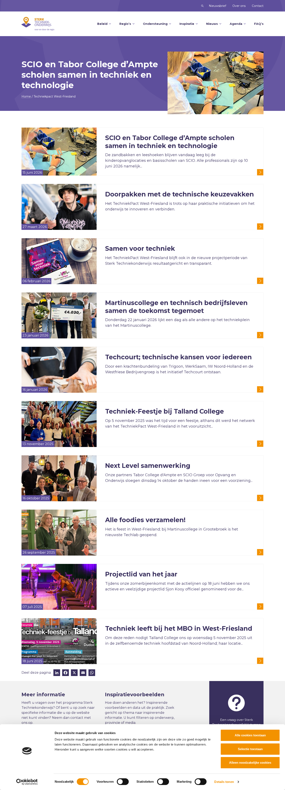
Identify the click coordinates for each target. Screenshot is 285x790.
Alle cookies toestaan (250, 735)
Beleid (102, 24)
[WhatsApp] (91, 673)
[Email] (83, 673)
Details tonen (224, 782)
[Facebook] (65, 673)
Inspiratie (186, 24)
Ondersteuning (155, 24)
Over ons (239, 6)
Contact (258, 6)
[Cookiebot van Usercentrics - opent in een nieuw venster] (27, 782)
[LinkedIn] (56, 673)
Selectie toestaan (250, 749)
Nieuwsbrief (217, 6)
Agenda (236, 24)
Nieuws (212, 24)
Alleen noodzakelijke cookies (250, 762)
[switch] (123, 781)
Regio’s (125, 24)
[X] (74, 673)
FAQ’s (259, 24)
